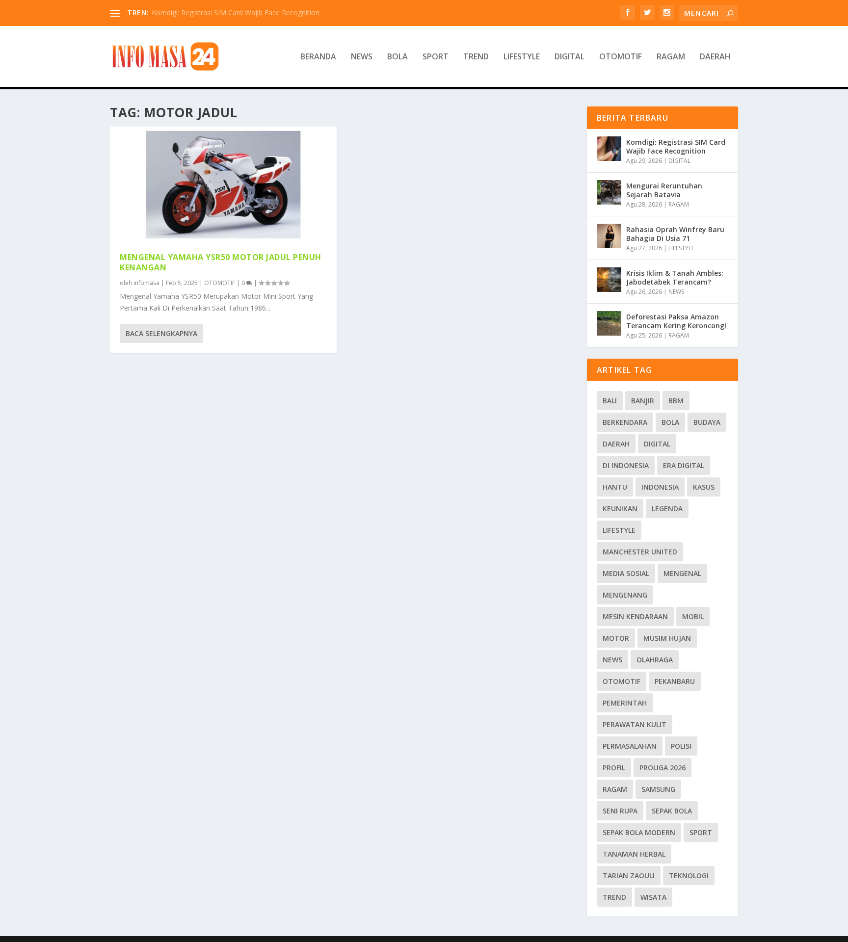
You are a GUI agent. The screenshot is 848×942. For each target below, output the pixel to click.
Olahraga (654, 659)
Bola (670, 422)
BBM (676, 400)
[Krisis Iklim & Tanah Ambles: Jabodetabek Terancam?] (609, 279)
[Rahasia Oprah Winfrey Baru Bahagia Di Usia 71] (609, 236)
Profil (614, 767)
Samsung (658, 789)
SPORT (436, 57)
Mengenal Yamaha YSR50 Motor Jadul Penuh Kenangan (220, 262)
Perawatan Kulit (634, 724)
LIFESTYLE (522, 57)
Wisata (653, 897)
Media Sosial (626, 573)
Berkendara (625, 422)
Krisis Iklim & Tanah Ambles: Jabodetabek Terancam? (674, 277)
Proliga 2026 (662, 767)
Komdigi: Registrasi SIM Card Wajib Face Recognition (235, 12)
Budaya (706, 422)
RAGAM (671, 57)
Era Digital (683, 465)
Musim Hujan (667, 638)
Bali (610, 400)
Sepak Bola (672, 810)
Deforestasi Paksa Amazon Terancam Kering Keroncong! (676, 321)
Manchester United (640, 551)
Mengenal (682, 573)
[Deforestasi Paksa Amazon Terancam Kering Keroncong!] (609, 323)
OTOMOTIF (620, 57)
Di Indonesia (626, 465)
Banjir (642, 400)
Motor (616, 638)
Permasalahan (630, 746)
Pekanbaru (675, 681)
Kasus (704, 487)
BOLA (397, 57)
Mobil (693, 616)
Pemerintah (625, 702)
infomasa (146, 283)
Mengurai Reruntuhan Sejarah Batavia (664, 190)
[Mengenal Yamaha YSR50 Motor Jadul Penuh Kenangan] (223, 184)
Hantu (615, 487)
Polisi (681, 746)
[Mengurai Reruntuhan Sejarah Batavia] (609, 192)
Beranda (318, 57)
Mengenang (625, 595)
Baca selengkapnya (161, 333)
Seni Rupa (620, 810)
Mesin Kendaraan (635, 616)
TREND (476, 57)
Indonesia (660, 487)
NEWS (361, 57)
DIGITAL (569, 57)
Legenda (667, 508)
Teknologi (689, 875)
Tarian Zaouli (629, 875)
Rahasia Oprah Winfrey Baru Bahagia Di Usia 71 (675, 234)
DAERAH (715, 57)
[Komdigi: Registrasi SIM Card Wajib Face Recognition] (609, 148)
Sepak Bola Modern (639, 832)
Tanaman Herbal (634, 854)
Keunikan (620, 508)
